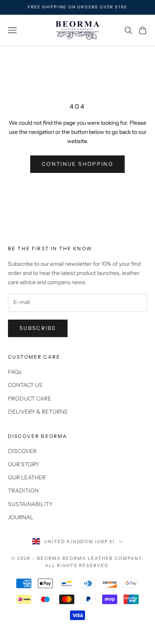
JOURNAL (20, 517)
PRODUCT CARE (29, 398)
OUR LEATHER (27, 477)
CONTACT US (25, 385)
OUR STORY (23, 464)
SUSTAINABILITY (30, 504)
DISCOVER (22, 451)
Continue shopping (77, 164)
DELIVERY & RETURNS (38, 411)
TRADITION (23, 490)
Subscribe (37, 328)
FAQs (14, 371)
